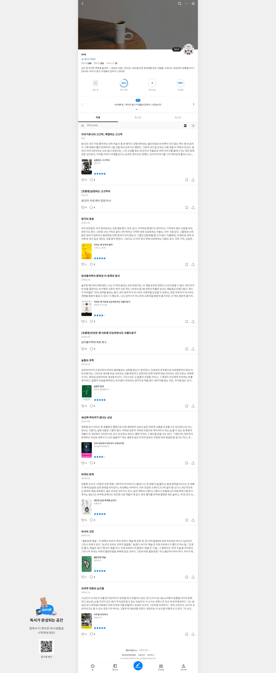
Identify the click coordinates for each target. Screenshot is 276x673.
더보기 (186, 3)
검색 (179, 3)
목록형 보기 (193, 125)
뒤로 (82, 3)
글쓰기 (138, 665)
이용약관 (141, 655)
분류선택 (82, 125)
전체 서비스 (193, 3)
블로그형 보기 (185, 125)
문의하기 (150, 655)
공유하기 (193, 180)
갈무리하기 (186, 180)
